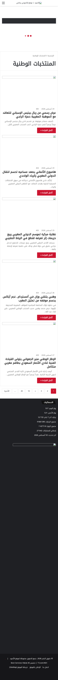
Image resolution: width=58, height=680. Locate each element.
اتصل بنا (45, 667)
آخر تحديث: (52, 435)
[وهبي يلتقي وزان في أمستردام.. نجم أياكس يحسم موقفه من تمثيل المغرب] (29, 275)
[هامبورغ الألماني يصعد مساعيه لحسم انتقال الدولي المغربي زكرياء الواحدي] (29, 150)
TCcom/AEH (42, 663)
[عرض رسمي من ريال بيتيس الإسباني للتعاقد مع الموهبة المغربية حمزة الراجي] (29, 91)
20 (22, 391)
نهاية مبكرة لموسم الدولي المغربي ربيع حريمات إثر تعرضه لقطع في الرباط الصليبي (30, 236)
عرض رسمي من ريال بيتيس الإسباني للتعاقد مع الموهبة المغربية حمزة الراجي (29, 114)
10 (29, 391)
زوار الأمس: (51, 412)
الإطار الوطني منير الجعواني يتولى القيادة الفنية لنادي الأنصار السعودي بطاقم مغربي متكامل (30, 362)
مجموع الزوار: (51, 426)
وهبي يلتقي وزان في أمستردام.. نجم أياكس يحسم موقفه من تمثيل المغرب (29, 298)
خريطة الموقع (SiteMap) (18, 667)
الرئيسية (51, 55)
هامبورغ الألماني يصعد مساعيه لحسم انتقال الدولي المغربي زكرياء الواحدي (29, 173)
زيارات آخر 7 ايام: (49, 417)
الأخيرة (6, 391)
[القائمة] (3, 4)
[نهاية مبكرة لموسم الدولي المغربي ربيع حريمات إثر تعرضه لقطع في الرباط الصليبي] (29, 212)
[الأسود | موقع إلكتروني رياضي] (29, 3)
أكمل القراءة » (46, 130)
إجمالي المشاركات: (49, 430)
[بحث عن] (54, 4)
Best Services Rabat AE (20, 663)
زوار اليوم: (52, 408)
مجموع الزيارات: (50, 421)
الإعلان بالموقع (35, 667)
